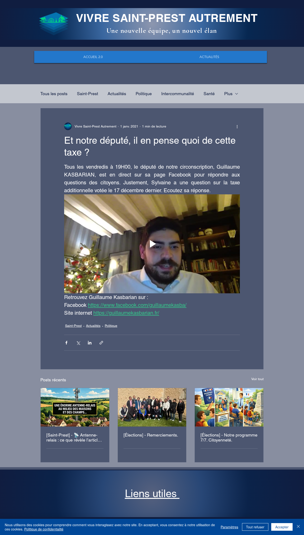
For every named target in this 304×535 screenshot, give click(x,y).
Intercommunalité (177, 93)
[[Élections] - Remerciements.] (152, 407)
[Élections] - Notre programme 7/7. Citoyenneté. (228, 437)
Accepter (282, 527)
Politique (144, 93)
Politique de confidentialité (43, 529)
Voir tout (257, 379)
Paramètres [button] (229, 527)
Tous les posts (53, 93)
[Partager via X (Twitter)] (78, 342)
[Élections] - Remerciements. (151, 434)
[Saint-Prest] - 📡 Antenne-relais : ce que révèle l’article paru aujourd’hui (73, 437)
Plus (228, 93)
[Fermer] (298, 527)
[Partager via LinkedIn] (89, 342)
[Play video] (152, 243)
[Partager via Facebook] (66, 342)
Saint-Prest (87, 93)
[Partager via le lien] (101, 342)
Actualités (117, 93)
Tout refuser (255, 527)
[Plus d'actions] (237, 126)
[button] (152, 493)
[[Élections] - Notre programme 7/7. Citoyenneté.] (229, 407)
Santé (209, 93)
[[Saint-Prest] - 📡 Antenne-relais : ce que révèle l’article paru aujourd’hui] (75, 407)
